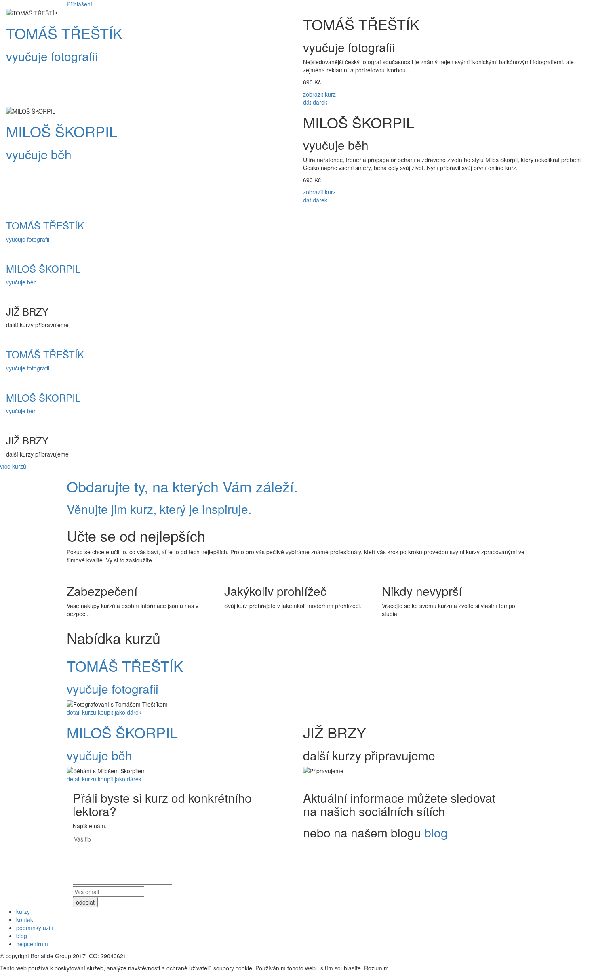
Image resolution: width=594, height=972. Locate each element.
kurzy (23, 911)
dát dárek (315, 102)
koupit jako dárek (119, 712)
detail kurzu (81, 712)
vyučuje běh (39, 154)
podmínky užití (34, 928)
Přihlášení (79, 4)
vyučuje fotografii (52, 56)
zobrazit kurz (319, 94)
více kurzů (13, 466)
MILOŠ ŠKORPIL (61, 131)
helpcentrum (32, 944)
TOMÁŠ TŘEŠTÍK (64, 33)
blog (436, 832)
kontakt (25, 919)
